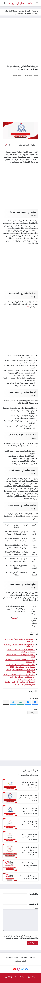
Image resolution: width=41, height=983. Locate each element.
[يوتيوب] (14, 969)
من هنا (14, 618)
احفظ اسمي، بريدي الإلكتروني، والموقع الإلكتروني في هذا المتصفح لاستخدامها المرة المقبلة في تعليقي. (20, 937)
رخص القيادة (33, 713)
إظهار (7, 145)
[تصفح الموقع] (37, 3)
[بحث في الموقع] (3, 3)
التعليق (35, 908)
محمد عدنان (28, 75)
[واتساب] (20, 702)
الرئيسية (35, 11)
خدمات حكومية (24, 11)
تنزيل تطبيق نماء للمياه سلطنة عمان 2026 (19, 674)
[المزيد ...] (6, 702)
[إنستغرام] (18, 969)
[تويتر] (13, 702)
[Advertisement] (20, 41)
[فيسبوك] (35, 702)
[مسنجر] (27, 702)
